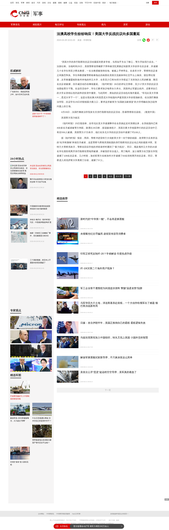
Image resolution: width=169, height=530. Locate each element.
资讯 (17, 3)
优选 (76, 3)
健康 (65, 3)
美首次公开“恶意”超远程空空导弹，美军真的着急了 (108, 372)
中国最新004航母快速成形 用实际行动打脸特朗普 (40, 207)
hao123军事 (76, 514)
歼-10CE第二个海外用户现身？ (97, 268)
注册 (147, 3)
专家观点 (81, 24)
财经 (28, 3)
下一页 (127, 176)
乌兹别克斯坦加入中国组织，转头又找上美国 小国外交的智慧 (114, 337)
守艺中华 (88, 3)
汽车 (38, 3)
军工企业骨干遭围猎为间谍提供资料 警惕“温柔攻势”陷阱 (111, 288)
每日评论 (59, 24)
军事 (22, 3)
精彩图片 (37, 24)
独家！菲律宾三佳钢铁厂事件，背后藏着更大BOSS (40, 234)
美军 (125, 24)
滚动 (147, 24)
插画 (60, 3)
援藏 (54, 3)
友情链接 (102, 523)
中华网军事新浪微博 (63, 514)
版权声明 (88, 523)
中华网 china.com (20, 13)
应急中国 (97, 3)
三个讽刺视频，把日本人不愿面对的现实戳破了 (40, 261)
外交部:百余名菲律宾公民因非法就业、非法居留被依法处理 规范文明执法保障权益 (40, 167)
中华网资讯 (50, 514)
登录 (155, 3)
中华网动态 (110, 523)
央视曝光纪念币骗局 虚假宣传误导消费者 (103, 233)
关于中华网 (59, 523)
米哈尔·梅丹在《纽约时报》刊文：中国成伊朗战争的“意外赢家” (40, 221)
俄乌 (103, 24)
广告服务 (67, 523)
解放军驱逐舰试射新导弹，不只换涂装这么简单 (106, 357)
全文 (110, 176)
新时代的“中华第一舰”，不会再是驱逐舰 (102, 219)
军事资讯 (15, 24)
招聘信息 (81, 523)
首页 (12, 3)
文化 (49, 3)
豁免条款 (95, 523)
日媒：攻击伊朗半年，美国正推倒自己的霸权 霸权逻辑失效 (112, 322)
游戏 (44, 3)
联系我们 (74, 523)
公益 (70, 3)
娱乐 (33, 3)
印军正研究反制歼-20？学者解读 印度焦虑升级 (106, 253)
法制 (81, 3)
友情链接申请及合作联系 (119, 514)
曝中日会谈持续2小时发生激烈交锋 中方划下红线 (41, 180)
